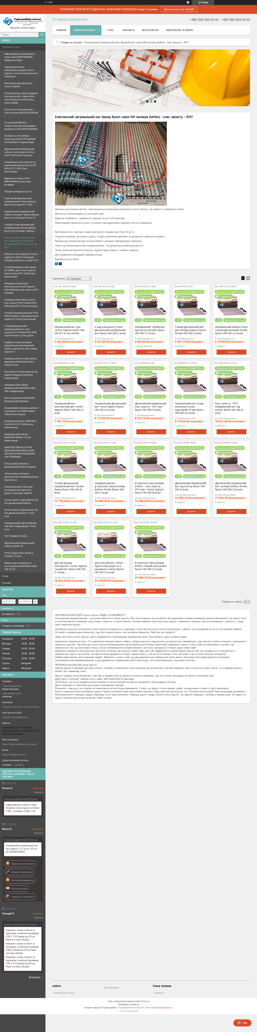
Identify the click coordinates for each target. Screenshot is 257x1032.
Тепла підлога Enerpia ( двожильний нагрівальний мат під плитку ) (21, 476)
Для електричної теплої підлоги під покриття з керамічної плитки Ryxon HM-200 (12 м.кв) (109, 567)
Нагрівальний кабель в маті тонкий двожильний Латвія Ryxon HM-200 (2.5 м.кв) (231, 330)
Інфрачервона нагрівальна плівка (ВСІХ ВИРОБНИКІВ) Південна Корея (19, 57)
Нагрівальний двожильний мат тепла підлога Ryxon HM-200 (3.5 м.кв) (110, 406)
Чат (245, 1022)
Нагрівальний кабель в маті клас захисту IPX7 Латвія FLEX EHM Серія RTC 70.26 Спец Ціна (21, 303)
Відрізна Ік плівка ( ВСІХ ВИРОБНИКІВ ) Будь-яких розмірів (17, 181)
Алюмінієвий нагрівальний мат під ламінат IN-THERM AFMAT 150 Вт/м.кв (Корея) (21, 411)
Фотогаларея (111, 987)
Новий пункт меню (64, 992)
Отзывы (6, 582)
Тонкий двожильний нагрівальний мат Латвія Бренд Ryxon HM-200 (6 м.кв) (69, 488)
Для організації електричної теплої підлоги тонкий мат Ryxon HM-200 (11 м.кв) (70, 567)
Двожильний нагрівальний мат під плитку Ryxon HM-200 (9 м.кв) (190, 486)
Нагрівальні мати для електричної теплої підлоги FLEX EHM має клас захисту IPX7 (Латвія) (21, 288)
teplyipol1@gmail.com (13, 754)
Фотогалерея (150, 30)
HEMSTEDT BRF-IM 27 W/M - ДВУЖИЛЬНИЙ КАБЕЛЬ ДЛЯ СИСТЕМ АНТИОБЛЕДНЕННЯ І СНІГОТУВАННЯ (19, 452)
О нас (5, 576)
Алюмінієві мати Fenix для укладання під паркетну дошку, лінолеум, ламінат (18, 490)
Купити (71, 352)
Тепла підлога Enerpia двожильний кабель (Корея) (19, 465)
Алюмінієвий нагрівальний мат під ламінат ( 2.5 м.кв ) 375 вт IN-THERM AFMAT (22, 848)
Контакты (129, 30)
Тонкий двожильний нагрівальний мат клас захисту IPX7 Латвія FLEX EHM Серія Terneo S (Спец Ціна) (20, 330)
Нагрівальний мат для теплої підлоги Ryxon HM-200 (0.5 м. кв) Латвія (69, 330)
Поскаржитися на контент (132, 1007)
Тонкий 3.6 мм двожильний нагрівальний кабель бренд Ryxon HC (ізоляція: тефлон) (20, 227)
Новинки (159, 992)
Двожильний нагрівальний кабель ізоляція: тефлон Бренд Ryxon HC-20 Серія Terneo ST (21, 214)
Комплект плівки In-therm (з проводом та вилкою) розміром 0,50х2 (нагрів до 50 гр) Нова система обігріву (22, 948)
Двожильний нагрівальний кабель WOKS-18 (19, 544)
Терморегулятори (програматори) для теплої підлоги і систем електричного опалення (21, 71)
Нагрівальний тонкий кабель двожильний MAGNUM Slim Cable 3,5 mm (20, 361)
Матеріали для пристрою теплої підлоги (18, 85)
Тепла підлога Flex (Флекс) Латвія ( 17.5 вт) (18, 554)
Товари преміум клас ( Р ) (18, 191)
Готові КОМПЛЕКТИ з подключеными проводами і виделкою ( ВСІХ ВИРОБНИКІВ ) (21, 125)
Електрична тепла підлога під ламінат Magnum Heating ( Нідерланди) (20, 374)
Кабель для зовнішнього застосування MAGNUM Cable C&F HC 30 (20, 566)
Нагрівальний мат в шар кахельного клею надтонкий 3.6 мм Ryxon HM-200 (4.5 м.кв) (189, 408)
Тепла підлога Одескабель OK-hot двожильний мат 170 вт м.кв (21, 513)
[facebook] (56, 264)
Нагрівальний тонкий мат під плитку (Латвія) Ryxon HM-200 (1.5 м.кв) (150, 330)
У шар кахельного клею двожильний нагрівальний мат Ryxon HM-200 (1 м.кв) (110, 330)
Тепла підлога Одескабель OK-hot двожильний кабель (21, 501)
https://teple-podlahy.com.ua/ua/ (19, 744)
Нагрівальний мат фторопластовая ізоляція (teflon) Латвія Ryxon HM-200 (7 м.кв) (110, 488)
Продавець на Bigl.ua (128, 1004)
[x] (60, 264)
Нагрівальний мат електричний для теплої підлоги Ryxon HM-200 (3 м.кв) (68, 408)
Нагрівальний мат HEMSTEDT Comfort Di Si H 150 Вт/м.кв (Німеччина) (20, 424)
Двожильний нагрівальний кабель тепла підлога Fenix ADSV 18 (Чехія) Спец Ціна (19, 152)
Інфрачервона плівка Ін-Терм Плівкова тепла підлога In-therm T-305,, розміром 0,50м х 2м (23, 807)
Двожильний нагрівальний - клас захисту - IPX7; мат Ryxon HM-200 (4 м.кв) (151, 406)
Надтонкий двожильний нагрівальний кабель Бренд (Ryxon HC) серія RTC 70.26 (20, 201)
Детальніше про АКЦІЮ (179, 9)
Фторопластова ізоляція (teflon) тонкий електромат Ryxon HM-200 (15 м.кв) (151, 566)
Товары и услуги (11, 47)
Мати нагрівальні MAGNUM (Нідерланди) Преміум (19, 399)
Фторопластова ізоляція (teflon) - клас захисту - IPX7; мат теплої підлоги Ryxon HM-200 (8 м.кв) (149, 488)
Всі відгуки (34, 977)
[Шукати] (41, 34)
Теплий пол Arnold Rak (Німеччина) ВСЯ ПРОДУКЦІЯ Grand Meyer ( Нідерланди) (19, 139)
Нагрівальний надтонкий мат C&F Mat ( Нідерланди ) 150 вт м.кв (20, 526)
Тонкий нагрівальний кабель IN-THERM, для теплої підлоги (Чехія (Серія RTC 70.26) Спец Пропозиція (20, 271)
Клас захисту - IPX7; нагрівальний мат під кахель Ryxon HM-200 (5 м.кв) (229, 408)
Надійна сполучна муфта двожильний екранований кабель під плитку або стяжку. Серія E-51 (21, 347)
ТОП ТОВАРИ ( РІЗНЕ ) (15, 536)
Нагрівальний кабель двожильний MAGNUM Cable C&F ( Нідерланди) (20, 388)
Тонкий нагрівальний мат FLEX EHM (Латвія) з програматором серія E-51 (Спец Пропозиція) (21, 316)
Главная (61, 30)
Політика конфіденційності (159, 1007)
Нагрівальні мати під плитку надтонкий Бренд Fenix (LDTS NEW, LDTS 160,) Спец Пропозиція (20, 166)
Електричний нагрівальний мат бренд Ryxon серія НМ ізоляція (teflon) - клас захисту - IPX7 (21, 242)
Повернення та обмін (179, 30)
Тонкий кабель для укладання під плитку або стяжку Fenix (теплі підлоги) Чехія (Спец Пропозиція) (21, 98)
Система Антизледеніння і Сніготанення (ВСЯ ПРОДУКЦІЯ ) (21, 112)
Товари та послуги (71, 42)
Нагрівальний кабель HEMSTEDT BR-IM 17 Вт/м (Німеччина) (17, 437)
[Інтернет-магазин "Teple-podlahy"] (23, 21)
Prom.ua (145, 1001)
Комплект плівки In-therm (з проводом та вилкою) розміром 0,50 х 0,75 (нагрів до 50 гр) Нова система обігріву (22, 962)
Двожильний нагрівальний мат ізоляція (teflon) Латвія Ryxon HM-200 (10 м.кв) (231, 486)
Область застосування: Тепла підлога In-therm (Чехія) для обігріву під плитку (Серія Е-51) (21, 257)
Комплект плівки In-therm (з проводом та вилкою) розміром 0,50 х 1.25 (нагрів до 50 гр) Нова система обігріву (22, 935)
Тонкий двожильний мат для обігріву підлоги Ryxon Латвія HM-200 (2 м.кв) (190, 330)
